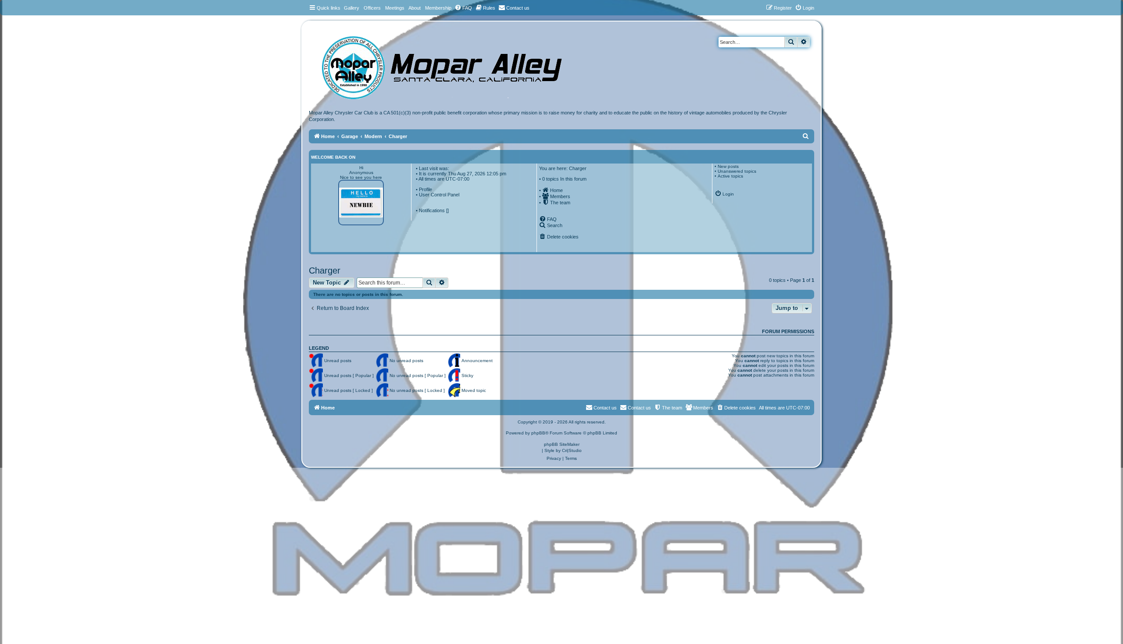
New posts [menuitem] (728, 166)
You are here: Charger (563, 168)
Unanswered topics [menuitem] (737, 171)
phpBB (538, 433)
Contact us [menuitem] (639, 407)
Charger (324, 270)
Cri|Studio (572, 450)
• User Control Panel (437, 194)
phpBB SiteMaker (561, 444)
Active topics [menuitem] (730, 176)
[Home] (450, 65)
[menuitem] (463, 8)
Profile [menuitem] (425, 189)
